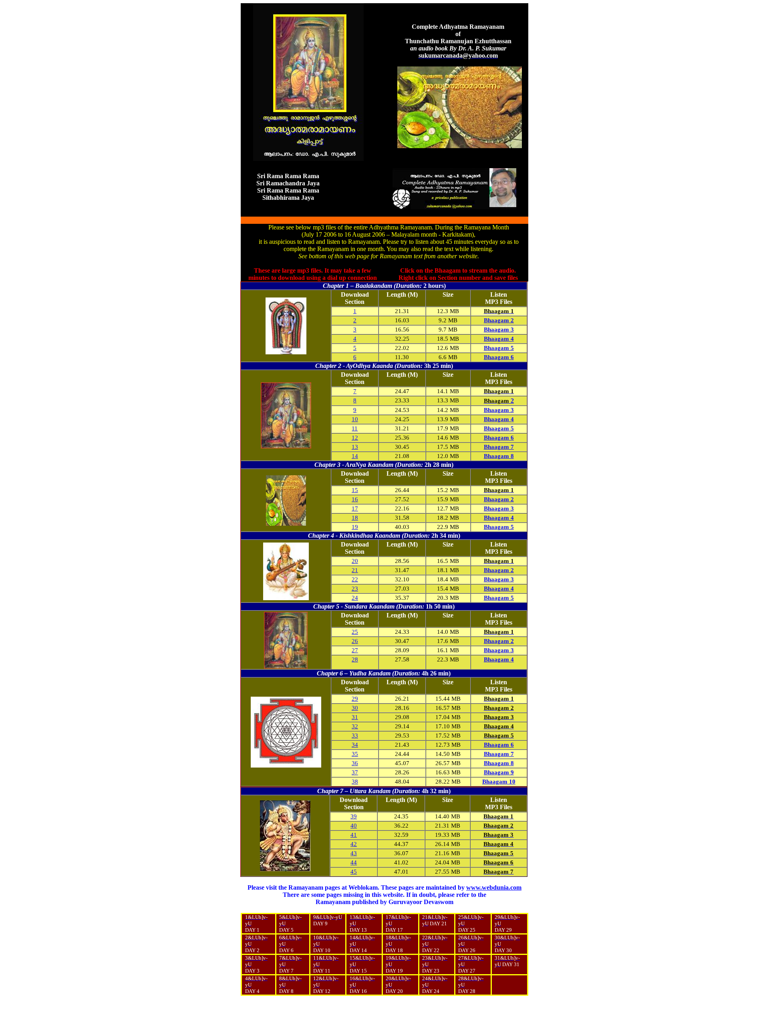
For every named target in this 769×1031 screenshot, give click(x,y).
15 (355, 490)
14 (355, 456)
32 (355, 726)
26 (355, 641)
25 (355, 632)
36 (355, 763)
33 (355, 735)
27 (355, 650)
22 (355, 579)
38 (355, 781)
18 (355, 517)
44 (353, 862)
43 (353, 853)
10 (355, 419)
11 (355, 428)
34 (355, 745)
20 (355, 561)
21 (355, 570)
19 (355, 527)
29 (355, 698)
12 (355, 437)
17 (355, 508)
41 (353, 835)
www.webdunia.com (493, 887)
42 (353, 844)
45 (353, 871)
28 (355, 659)
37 (355, 772)
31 (355, 717)
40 (353, 825)
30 (355, 708)
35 (355, 754)
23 (355, 588)
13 (355, 447)
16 (355, 499)
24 (355, 598)
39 (353, 816)
